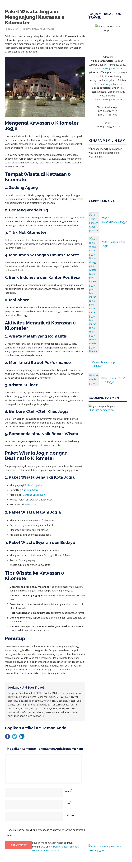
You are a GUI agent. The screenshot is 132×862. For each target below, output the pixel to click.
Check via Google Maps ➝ (108, 68)
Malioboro (56, 307)
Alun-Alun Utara (30, 489)
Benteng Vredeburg (34, 494)
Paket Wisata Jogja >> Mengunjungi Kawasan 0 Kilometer (35, 17)
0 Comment (12, 29)
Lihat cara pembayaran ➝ (102, 409)
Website (69, 815)
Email (67, 803)
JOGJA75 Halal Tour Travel (38, 29)
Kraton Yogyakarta (34, 485)
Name (67, 791)
